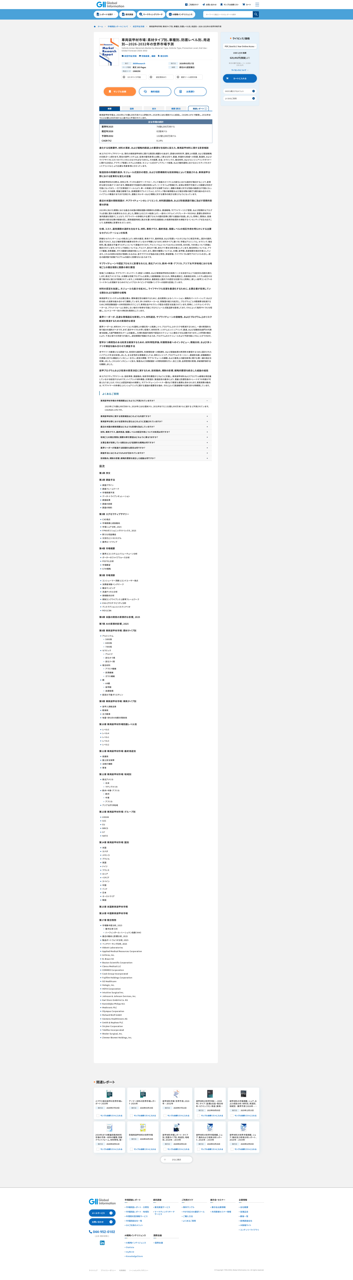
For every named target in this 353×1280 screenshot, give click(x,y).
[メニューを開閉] (257, 4)
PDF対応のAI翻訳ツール (194, 1212)
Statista (130, 1247)
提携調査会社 (246, 1221)
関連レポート (198, 108)
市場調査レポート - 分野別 (137, 1207)
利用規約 (122, 1270)
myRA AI (130, 1252)
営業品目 (244, 1212)
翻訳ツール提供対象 (190, 78)
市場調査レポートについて (118, 26)
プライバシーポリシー (108, 1270)
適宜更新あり (161, 78)
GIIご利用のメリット (134, 1225)
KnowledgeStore (134, 1256)
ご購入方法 (188, 1216)
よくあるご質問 (189, 1221)
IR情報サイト (245, 1225)
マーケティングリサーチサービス (165, 1213)
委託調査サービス (162, 1207)
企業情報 (243, 1200)
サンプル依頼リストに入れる (111, 1115)
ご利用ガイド (187, 1200)
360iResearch (139, 63)
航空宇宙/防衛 (139, 26)
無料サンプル (188, 1207)
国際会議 (159, 1243)
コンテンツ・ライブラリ (249, 1230)
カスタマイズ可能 (134, 78)
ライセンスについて (238, 70)
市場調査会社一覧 (134, 1221)
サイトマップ (93, 1270)
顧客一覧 (244, 1216)
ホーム (100, 26)
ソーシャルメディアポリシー (138, 1270)
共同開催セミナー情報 (221, 1212)
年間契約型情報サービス (137, 1216)
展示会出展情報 (219, 1207)
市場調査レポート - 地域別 (137, 1212)
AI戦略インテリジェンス (136, 1243)
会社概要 (244, 1207)
